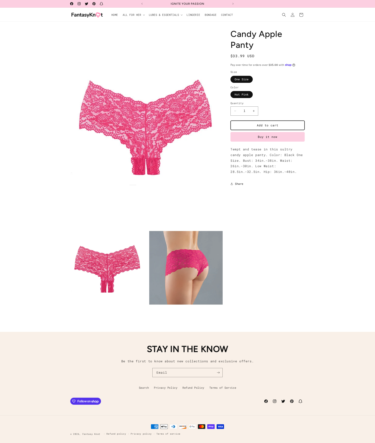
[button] (133, 15)
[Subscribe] (218, 372)
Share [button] (239, 184)
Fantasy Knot (92, 433)
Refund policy (116, 433)
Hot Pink (242, 94)
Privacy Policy (165, 387)
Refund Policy (193, 387)
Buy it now (267, 137)
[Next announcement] (233, 3)
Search (144, 387)
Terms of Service (222, 387)
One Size (242, 79)
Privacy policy (141, 433)
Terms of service (168, 433)
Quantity (237, 103)
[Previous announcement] (142, 3)
